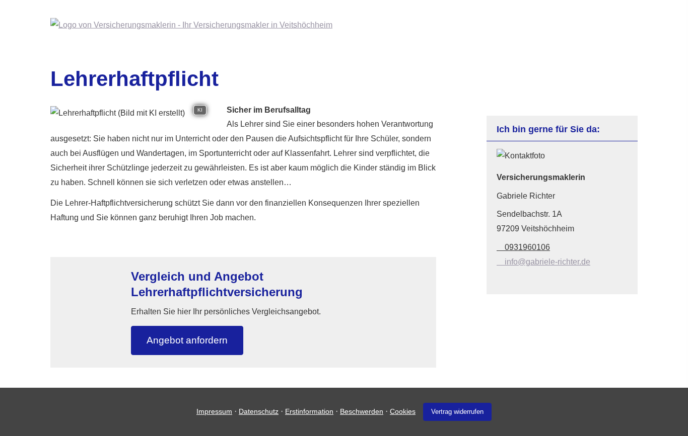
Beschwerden (361, 411)
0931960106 (527, 247)
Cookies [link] (403, 411)
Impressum (214, 411)
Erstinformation (309, 411)
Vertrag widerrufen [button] (457, 411)
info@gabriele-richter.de (547, 261)
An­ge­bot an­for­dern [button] (187, 340)
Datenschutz (259, 411)
